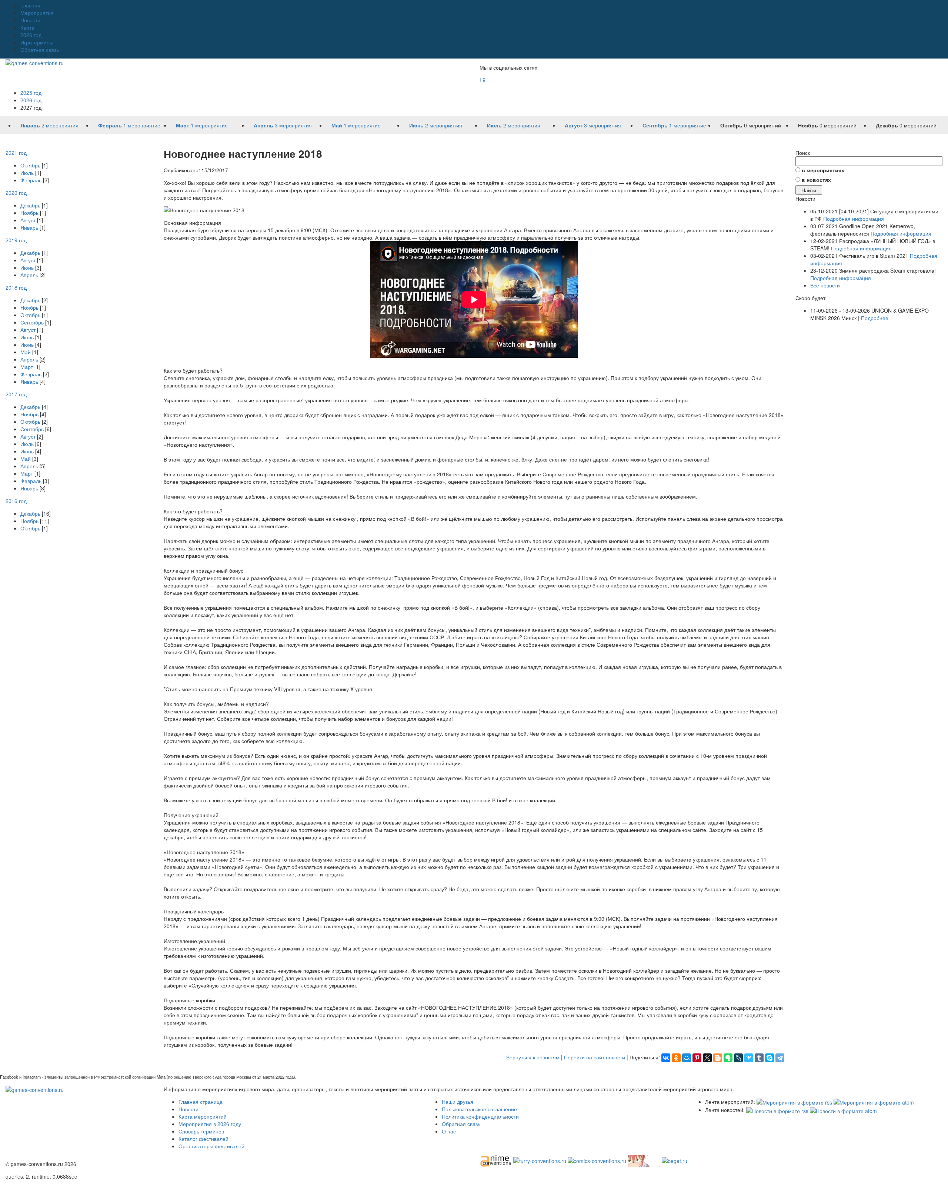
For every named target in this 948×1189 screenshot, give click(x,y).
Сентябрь (32, 322)
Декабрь (30, 205)
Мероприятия (37, 12)
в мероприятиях (823, 170)
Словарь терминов (201, 1131)
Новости (30, 20)
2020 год (16, 192)
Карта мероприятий (202, 1116)
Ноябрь (29, 212)
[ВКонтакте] (665, 1057)
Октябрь (30, 165)
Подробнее (874, 318)
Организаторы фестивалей (211, 1146)
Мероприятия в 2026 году (209, 1124)
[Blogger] (717, 1057)
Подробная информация (853, 218)
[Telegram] (779, 1057)
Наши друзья (457, 1101)
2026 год (30, 35)
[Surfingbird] (748, 1057)
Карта (27, 27)
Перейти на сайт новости (594, 1057)
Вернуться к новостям (533, 1057)
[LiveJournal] (738, 1057)
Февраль (30, 180)
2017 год (16, 394)
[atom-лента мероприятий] (874, 1101)
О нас (449, 1131)
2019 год (16, 240)
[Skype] (769, 1057)
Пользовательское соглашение (479, 1109)
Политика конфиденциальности (480, 1116)
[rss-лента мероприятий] (794, 1101)
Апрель (29, 275)
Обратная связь (39, 49)
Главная (30, 5)
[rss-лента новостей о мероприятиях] (777, 1109)
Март (26, 366)
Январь (29, 227)
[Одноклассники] (676, 1057)
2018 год (16, 287)
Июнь (27, 267)
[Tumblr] (759, 1057)
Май (25, 352)
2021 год (16, 152)
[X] (707, 1057)
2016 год (16, 500)
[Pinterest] (696, 1057)
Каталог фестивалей (203, 1138)
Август (28, 220)
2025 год (30, 92)
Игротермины (36, 42)
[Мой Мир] (686, 1057)
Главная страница (200, 1101)
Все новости (825, 285)
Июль (27, 172)
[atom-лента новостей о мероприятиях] (843, 1109)
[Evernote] (728, 1057)
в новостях (816, 179)
